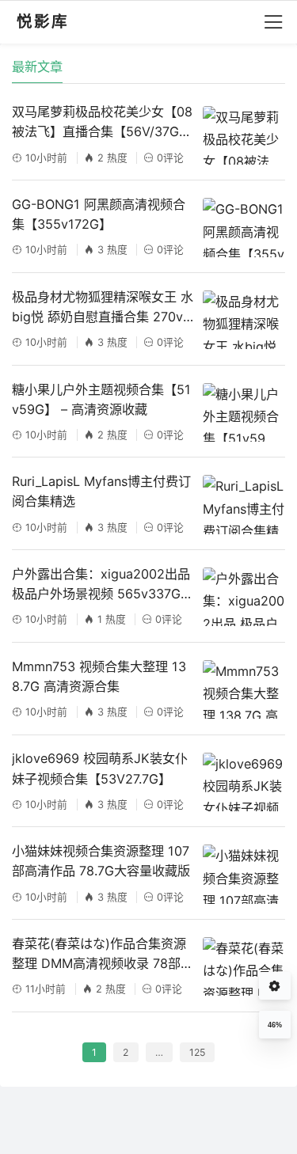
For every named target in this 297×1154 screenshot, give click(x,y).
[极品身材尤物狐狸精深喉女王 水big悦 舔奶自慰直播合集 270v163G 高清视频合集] (243, 319)
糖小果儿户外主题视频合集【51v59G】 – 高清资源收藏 (101, 399)
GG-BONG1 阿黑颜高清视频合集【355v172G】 (98, 214)
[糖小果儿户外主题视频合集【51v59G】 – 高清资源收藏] (243, 412)
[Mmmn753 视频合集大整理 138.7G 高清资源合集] (243, 689)
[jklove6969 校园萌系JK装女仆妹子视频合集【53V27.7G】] (243, 782)
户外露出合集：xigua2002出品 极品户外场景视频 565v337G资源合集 (102, 585)
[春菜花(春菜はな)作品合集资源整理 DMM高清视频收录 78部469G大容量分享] (243, 966)
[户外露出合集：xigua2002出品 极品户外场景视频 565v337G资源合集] (243, 597)
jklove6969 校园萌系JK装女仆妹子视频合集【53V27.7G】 (100, 768)
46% (275, 1025)
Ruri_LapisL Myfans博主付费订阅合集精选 (101, 491)
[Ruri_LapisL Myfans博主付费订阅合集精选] (243, 504)
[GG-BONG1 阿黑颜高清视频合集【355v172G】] (243, 227)
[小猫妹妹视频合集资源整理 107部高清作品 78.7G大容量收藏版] (243, 874)
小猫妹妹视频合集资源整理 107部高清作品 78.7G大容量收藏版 (101, 861)
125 (197, 1052)
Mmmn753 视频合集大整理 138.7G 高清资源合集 (99, 676)
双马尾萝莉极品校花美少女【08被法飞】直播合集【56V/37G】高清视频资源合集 (102, 123)
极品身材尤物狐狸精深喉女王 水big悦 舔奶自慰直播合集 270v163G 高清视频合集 (102, 308)
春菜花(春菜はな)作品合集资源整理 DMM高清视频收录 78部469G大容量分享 (100, 955)
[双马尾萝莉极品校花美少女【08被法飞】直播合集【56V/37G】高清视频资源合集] (243, 135)
